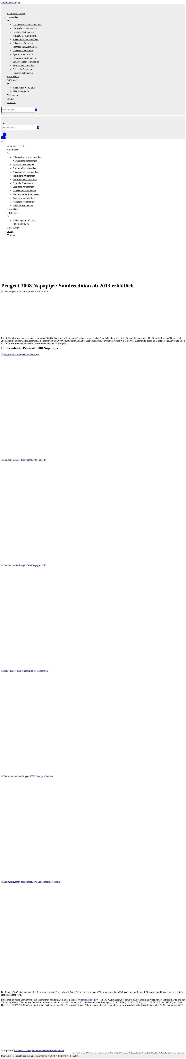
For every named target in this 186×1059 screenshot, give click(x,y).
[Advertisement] (93, 259)
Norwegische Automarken (25, 28)
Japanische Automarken (24, 65)
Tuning (10, 99)
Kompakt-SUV (21, 1050)
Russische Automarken (23, 32)
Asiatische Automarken (23, 69)
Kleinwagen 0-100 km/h (24, 87)
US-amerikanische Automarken (27, 24)
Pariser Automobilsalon (81, 999)
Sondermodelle (57, 1050)
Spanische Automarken (23, 54)
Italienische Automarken (24, 43)
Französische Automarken (25, 47)
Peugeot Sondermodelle (39, 1050)
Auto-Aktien (13, 76)
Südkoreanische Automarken (26, 62)
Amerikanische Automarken (26, 39)
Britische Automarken (23, 73)
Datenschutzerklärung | (23, 1056)
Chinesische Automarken (24, 58)
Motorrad (11, 102)
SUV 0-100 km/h (21, 91)
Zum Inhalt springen (10, 2)
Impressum (6, 1056)
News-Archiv (13, 95)
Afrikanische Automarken (24, 36)
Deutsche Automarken (23, 50)
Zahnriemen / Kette (16, 13)
